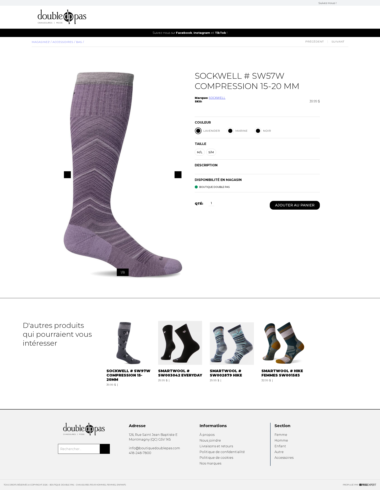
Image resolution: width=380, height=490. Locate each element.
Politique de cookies (216, 458)
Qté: (199, 203)
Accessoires (62, 42)
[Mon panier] (341, 17)
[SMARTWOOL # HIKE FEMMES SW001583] (283, 353)
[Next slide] (370, 33)
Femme (281, 435)
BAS (79, 42)
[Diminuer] (206, 203)
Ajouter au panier (294, 205)
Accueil (213, 19)
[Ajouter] (216, 203)
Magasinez (41, 42)
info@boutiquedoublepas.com (154, 448)
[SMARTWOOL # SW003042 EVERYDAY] (180, 353)
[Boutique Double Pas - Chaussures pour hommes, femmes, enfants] (84, 429)
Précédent (314, 41)
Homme (281, 440)
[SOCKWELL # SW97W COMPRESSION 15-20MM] (128, 353)
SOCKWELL (217, 98)
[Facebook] (340, 3)
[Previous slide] (10, 33)
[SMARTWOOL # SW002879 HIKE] (232, 353)
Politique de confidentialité (222, 452)
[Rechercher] (105, 449)
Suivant (338, 41)
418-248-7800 (140, 453)
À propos (207, 435)
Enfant (280, 446)
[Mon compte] (347, 17)
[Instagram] (345, 3)
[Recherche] (334, 17)
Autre (279, 452)
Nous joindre (210, 440)
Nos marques (210, 463)
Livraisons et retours (216, 446)
